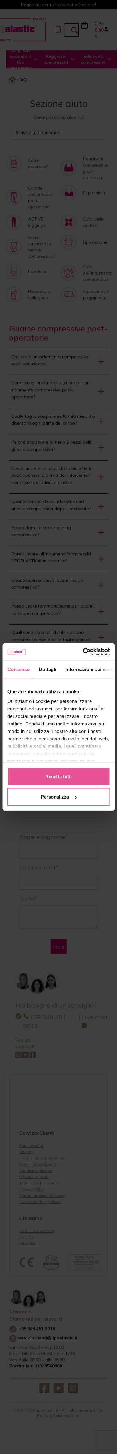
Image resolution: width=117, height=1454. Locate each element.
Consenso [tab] (18, 669)
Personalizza (55, 796)
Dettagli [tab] (47, 669)
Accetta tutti (58, 776)
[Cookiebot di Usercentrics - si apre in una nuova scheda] (83, 652)
